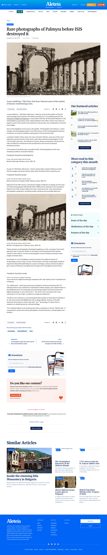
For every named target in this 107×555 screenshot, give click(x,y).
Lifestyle (55, 11)
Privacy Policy (73, 549)
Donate (100, 5)
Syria (31, 331)
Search (24, 5)
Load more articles (85, 147)
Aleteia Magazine (92, 11)
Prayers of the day (80, 232)
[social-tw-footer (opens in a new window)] (55, 544)
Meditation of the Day (82, 226)
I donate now (14, 395)
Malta (58, 450)
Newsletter (54, 523)
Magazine (53, 528)
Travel (8, 20)
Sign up (12, 371)
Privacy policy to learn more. (35, 367)
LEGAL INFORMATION (50, 549)
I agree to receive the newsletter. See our (26, 367)
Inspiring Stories (30, 11)
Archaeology (11, 331)
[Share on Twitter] (59, 109)
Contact (67, 549)
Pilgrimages (11, 450)
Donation (53, 532)
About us (41, 549)
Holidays (72, 11)
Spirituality (63, 11)
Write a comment (36, 428)
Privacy (80, 549)
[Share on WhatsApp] (65, 109)
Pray (19, 11)
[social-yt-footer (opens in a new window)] (48, 544)
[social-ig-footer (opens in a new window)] (58, 544)
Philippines (59, 478)
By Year (66, 523)
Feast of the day (79, 220)
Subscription (54, 530)
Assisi (82, 450)
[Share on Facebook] (53, 109)
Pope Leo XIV (80, 11)
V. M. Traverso (26, 38)
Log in (84, 5)
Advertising (54, 535)
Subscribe (90, 5)
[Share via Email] (62, 109)
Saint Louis (59, 7)
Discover (40, 11)
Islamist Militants (22, 331)
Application (54, 525)
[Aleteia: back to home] (53, 3)
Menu (11, 11)
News (47, 11)
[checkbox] (8, 367)
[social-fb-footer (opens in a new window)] (52, 544)
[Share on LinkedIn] (56, 109)
